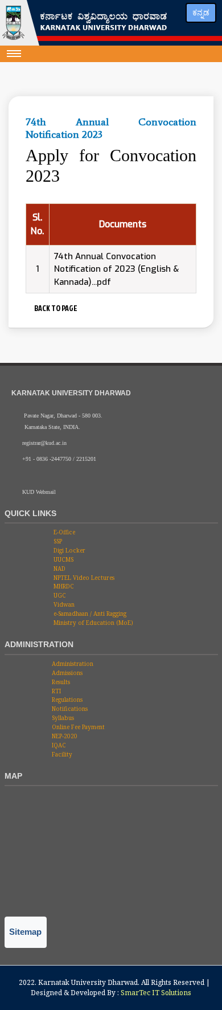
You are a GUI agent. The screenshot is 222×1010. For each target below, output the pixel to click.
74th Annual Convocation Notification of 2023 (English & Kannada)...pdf (116, 269)
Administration (71, 664)
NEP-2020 (63, 736)
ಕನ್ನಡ (200, 12)
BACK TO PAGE (54, 307)
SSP (57, 541)
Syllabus (62, 718)
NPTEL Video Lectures (83, 578)
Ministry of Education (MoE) (92, 623)
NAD (58, 569)
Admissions (66, 673)
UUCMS (62, 559)
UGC (59, 595)
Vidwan (63, 604)
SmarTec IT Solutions (156, 992)
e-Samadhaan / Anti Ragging (89, 614)
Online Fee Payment (77, 727)
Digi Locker (68, 550)
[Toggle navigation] (14, 54)
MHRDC (63, 586)
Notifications (69, 709)
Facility (61, 754)
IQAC (58, 745)
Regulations (66, 700)
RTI (55, 691)
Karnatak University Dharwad (88, 982)
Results (60, 682)
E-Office (63, 532)
